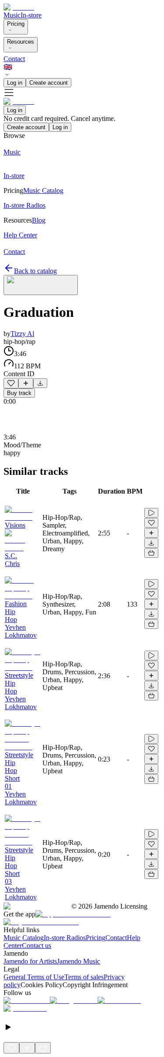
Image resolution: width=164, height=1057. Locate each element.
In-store (31, 15)
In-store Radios (65, 937)
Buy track (19, 393)
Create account (48, 82)
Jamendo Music (78, 961)
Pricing (15, 24)
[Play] (40, 285)
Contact (14, 58)
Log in (14, 82)
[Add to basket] (151, 553)
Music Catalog (23, 937)
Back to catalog (35, 271)
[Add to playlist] (25, 383)
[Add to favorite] (10, 383)
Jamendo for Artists (30, 961)
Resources (20, 41)
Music (12, 15)
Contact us (36, 945)
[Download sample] (40, 383)
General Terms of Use (33, 977)
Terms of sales (84, 977)
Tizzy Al (22, 333)
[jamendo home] (18, 7)
